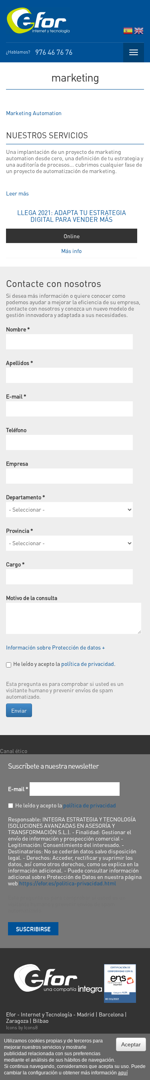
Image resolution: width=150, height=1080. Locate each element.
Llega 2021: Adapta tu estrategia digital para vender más (71, 215)
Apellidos (19, 362)
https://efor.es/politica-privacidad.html (67, 883)
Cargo (15, 564)
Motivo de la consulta (31, 597)
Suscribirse (33, 928)
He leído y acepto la (65, 805)
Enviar (19, 710)
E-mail (16, 396)
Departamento (25, 497)
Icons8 (31, 1027)
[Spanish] (128, 32)
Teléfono (16, 429)
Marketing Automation (34, 112)
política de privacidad (87, 663)
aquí (123, 1073)
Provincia (19, 530)
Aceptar (131, 1044)
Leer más (17, 193)
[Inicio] (38, 20)
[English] (139, 32)
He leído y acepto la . (64, 663)
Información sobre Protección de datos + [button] (55, 647)
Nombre (18, 329)
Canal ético (13, 750)
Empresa (17, 463)
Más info (71, 250)
